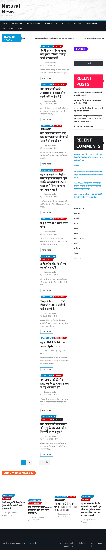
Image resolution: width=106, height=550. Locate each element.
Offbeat (78, 23)
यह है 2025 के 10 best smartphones (53, 344)
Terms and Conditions (68, 544)
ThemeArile (42, 543)
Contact (101, 543)
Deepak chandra (50, 63)
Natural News (11, 9)
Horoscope (8, 29)
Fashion (49, 23)
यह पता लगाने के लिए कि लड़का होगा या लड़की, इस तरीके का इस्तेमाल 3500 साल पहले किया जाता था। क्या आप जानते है (53, 181)
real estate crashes (81, 194)
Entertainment (34, 23)
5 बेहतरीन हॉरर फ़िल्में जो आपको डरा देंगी (53, 265)
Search (80, 48)
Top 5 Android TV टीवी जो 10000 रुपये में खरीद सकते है (52, 305)
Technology (91, 23)
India (19, 29)
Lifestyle (77, 243)
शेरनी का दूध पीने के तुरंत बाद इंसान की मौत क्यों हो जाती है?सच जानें (53, 54)
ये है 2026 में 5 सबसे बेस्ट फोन (54, 225)
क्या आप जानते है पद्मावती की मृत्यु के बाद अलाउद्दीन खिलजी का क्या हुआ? (53, 428)
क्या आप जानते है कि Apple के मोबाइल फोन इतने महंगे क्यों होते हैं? (52, 92)
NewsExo (31, 543)
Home (6, 23)
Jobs (69, 23)
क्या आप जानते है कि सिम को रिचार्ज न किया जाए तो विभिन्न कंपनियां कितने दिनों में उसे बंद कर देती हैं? (88, 175)
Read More (46, 78)
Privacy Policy (92, 544)
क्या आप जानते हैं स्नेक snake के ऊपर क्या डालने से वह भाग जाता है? (54, 383)
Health (59, 23)
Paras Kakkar (49, 351)
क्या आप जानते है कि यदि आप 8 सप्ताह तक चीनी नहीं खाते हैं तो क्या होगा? (54, 137)
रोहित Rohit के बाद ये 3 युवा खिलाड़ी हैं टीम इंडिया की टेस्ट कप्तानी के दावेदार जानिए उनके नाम (88, 157)
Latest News (17, 23)
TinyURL (77, 183)
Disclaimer (82, 543)
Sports (76, 253)
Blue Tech (78, 154)
